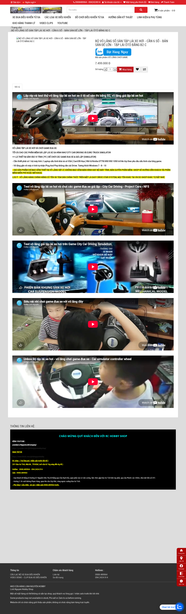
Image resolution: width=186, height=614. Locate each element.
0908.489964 (101, 574)
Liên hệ (56, 574)
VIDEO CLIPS (46, 23)
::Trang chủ (16, 27)
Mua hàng (127, 69)
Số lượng (99, 69)
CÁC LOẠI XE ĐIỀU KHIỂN (58, 17)
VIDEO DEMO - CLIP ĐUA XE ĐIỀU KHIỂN (28, 577)
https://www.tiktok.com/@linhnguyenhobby (28, 457)
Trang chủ (181, 553)
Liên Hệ (181, 561)
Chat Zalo (181, 576)
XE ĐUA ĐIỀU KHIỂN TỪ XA (26, 17)
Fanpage (181, 569)
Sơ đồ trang (58, 577)
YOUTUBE (62, 23)
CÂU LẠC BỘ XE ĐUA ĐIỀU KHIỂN (25, 574)
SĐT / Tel (181, 584)
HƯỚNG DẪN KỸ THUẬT (120, 17)
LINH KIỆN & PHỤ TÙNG (149, 17)
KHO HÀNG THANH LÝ (23, 23)
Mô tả (17, 87)
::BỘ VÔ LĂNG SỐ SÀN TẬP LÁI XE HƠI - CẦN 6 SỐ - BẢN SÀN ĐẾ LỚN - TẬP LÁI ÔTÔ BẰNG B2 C (60, 30)
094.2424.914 (101, 577)
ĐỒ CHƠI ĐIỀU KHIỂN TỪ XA (89, 17)
